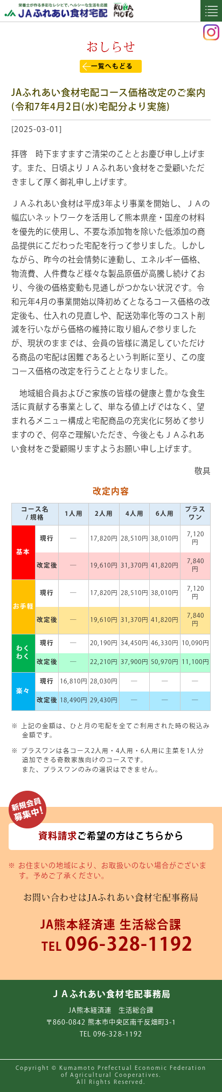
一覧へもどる (112, 66)
